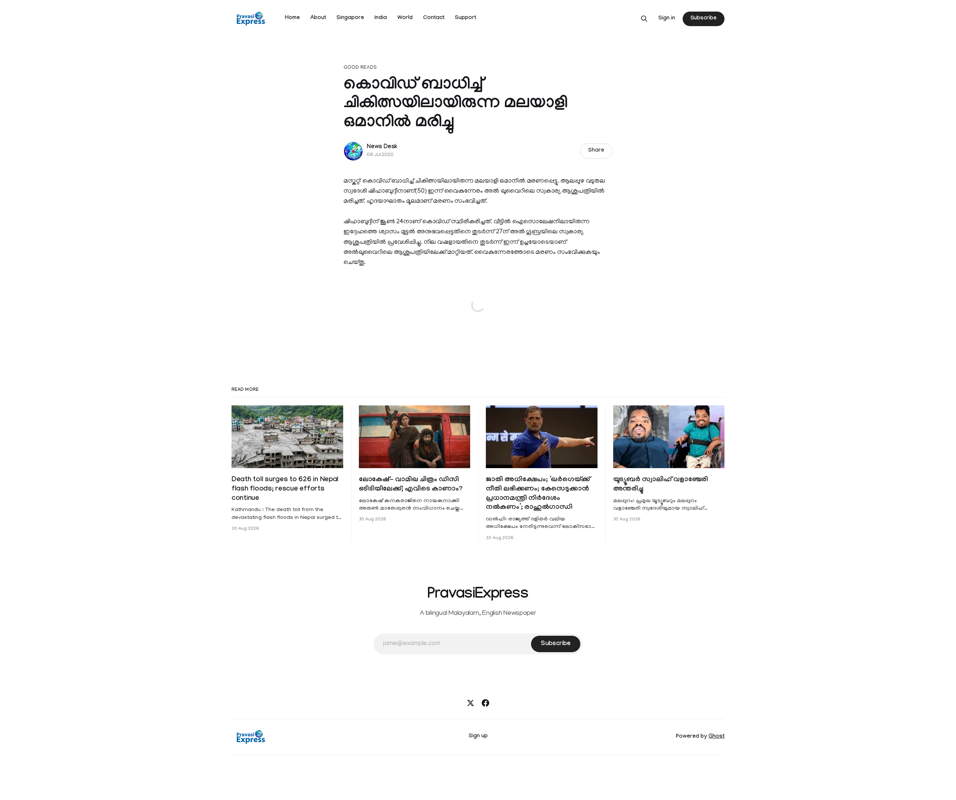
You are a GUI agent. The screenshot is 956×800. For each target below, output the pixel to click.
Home (292, 18)
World (405, 18)
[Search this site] (644, 19)
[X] (470, 703)
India (381, 18)
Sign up (478, 736)
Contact (433, 18)
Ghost (716, 737)
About (318, 18)
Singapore (350, 18)
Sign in (666, 18)
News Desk (382, 147)
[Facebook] (485, 703)
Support (465, 18)
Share (596, 150)
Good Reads (360, 68)
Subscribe (703, 18)
